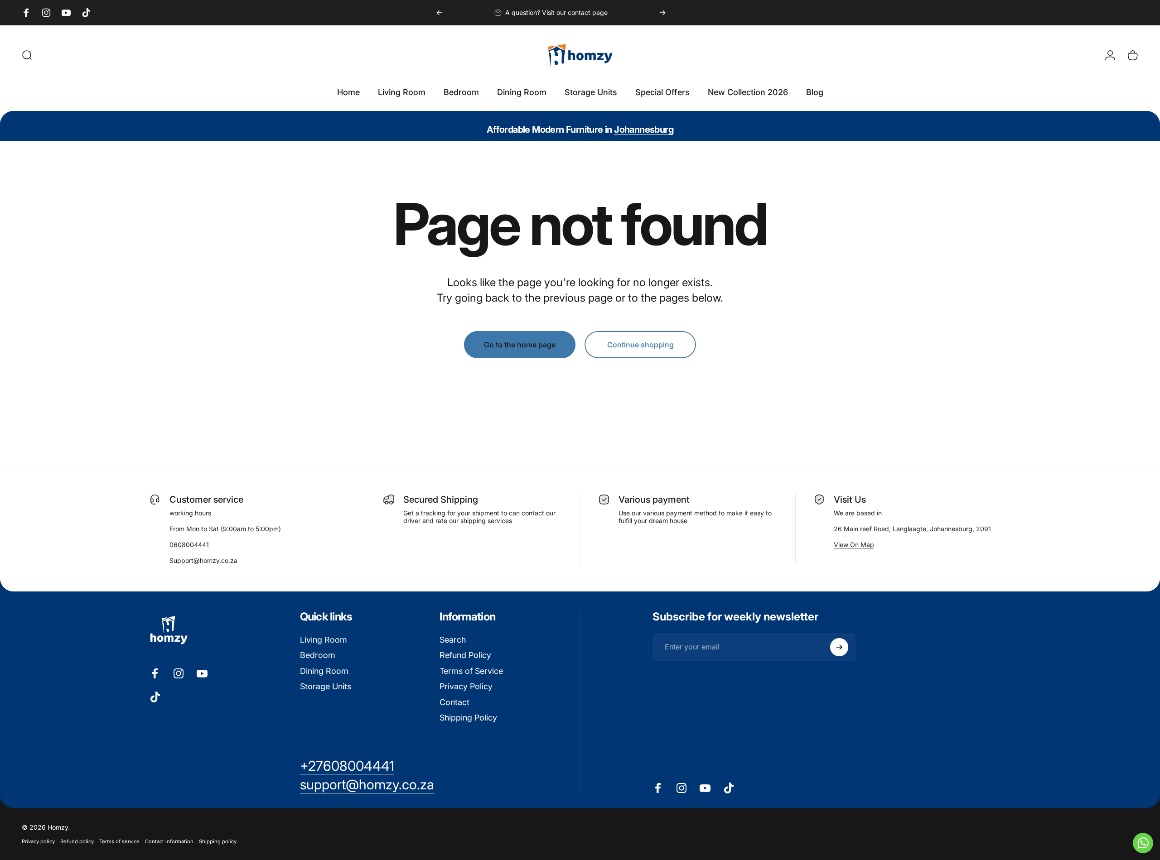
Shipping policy (218, 841)
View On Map (854, 544)
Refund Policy (465, 655)
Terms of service (119, 841)
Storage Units (325, 686)
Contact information (169, 841)
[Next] (662, 12)
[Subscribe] (839, 647)
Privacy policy (38, 841)
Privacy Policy (466, 686)
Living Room (323, 639)
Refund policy (77, 841)
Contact (454, 702)
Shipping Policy (468, 717)
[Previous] (440, 12)
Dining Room (324, 671)
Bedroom (317, 655)
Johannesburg (643, 129)
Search (453, 639)
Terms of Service (471, 671)
